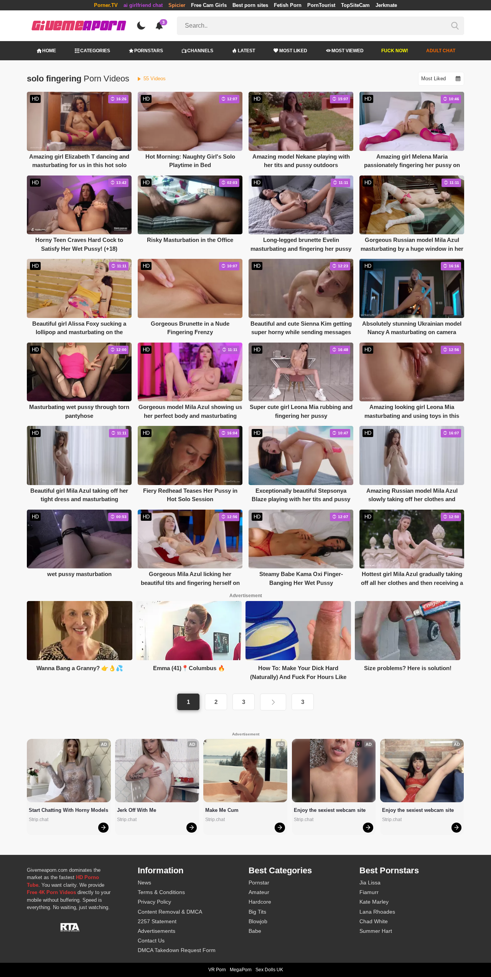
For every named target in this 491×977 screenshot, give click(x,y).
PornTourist (321, 5)
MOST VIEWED (347, 50)
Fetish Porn (288, 5)
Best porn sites (250, 5)
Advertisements (156, 931)
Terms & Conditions (161, 892)
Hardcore (260, 902)
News (144, 882)
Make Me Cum (222, 810)
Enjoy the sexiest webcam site (330, 810)
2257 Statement (157, 921)
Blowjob (258, 921)
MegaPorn (241, 969)
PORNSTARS (148, 50)
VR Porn (217, 969)
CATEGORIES (95, 50)
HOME (49, 50)
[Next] (273, 702)
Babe (255, 931)
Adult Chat (440, 50)
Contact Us (151, 940)
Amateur (259, 892)
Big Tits (257, 912)
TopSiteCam (355, 5)
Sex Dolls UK (269, 969)
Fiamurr (369, 892)
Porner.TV (106, 5)
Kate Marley (374, 902)
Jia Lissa (370, 882)
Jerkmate (386, 5)
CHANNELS (200, 50)
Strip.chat (38, 819)
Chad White (373, 921)
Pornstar (259, 882)
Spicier (176, 5)
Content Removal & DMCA (170, 912)
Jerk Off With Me (136, 810)
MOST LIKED (293, 50)
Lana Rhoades (377, 912)
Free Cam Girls (209, 5)
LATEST (246, 50)
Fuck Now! (394, 50)
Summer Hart (375, 931)
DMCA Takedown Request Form (177, 950)
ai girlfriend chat (143, 5)
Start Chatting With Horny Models (68, 810)
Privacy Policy (154, 902)
